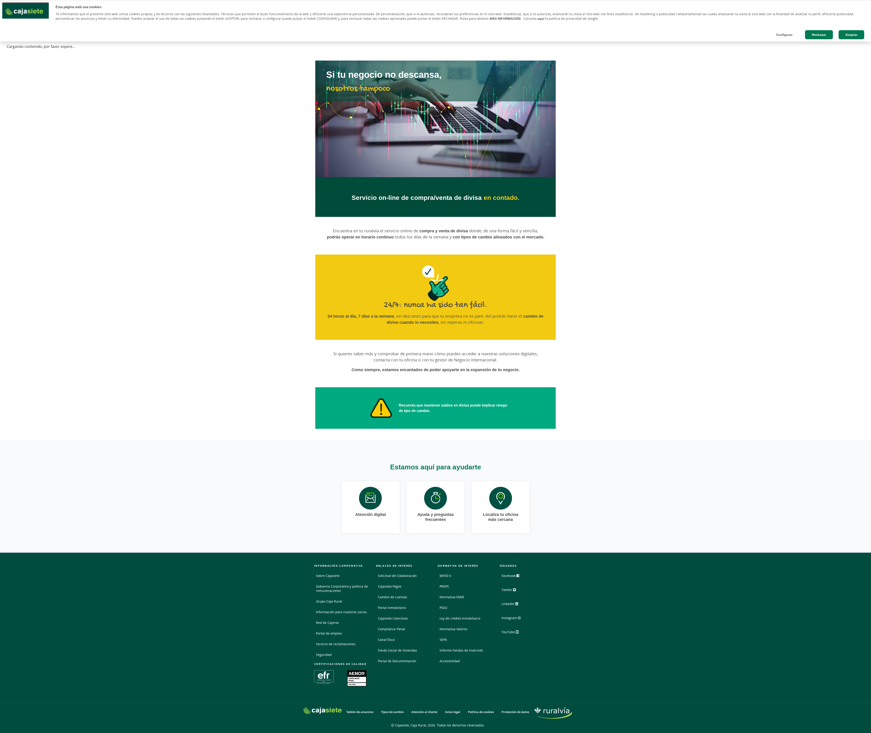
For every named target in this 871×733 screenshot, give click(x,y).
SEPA (443, 639)
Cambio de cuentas (392, 597)
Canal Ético (386, 639)
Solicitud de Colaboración (397, 576)
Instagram (510, 618)
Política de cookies (481, 712)
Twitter (507, 590)
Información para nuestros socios (341, 612)
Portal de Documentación (397, 661)
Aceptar (851, 35)
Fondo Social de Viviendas (397, 650)
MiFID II (445, 576)
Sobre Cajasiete (328, 576)
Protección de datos (515, 712)
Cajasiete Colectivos (393, 618)
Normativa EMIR (452, 597)
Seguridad (324, 654)
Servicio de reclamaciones (335, 644)
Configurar (784, 35)
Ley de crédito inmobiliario (460, 618)
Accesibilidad (450, 661)
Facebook (509, 576)
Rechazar (819, 35)
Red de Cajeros (327, 622)
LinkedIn (508, 604)
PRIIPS (444, 586)
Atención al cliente (424, 712)
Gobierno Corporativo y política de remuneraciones (342, 588)
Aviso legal (452, 712)
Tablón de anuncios (359, 712)
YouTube (509, 632)
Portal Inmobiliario (392, 608)
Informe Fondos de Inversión (461, 650)
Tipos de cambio (392, 712)
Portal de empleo (329, 633)
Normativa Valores (453, 629)
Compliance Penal (391, 629)
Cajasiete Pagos (389, 586)
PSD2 (443, 608)
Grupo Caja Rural (329, 601)
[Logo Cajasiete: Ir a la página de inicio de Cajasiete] (322, 710)
